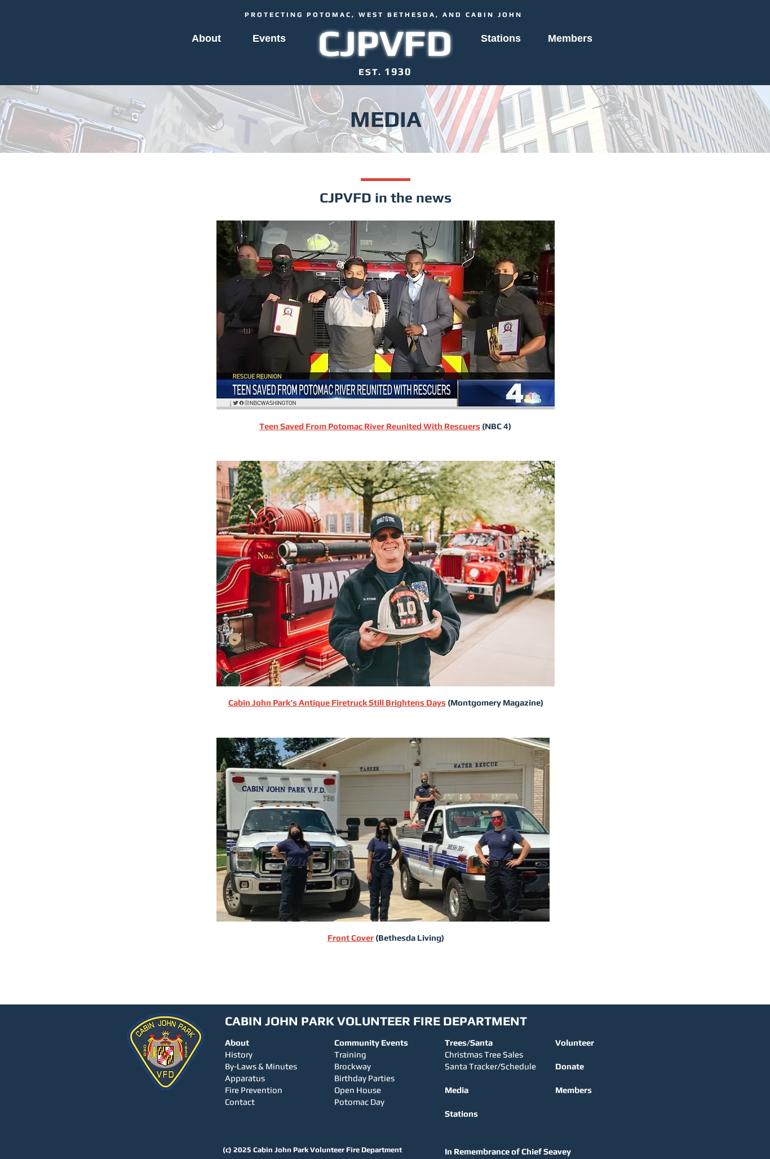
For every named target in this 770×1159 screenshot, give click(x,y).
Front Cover (351, 937)
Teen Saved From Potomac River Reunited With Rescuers (369, 426)
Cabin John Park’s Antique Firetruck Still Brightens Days (337, 702)
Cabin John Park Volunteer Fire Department (327, 1149)
